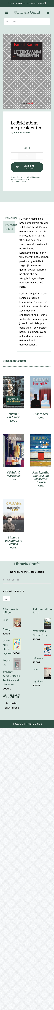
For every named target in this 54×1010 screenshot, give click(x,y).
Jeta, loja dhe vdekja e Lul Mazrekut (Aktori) (40, 477)
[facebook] (4, 580)
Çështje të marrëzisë (13, 474)
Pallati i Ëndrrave (13, 415)
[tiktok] (13, 580)
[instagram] (8, 580)
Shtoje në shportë (29, 167)
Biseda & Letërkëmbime (30, 177)
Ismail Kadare (23, 132)
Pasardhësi (40, 414)
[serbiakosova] (27, 71)
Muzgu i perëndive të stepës (13, 541)
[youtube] (18, 580)
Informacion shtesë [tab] (10, 226)
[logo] (27, 11)
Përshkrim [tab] (10, 218)
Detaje (13, 396)
